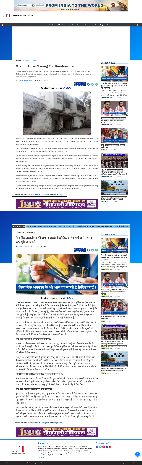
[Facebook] (97, 447)
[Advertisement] (71, 41)
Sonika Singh (23, 246)
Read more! (41, 457)
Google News (57, 194)
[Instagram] (103, 447)
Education (61, 25)
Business (88, 25)
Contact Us (115, 463)
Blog (138, 463)
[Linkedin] (107, 447)
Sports (71, 25)
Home (18, 60)
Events (109, 25)
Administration (48, 25)
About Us (43, 443)
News (30, 25)
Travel (37, 25)
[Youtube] (110, 447)
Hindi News (28, 232)
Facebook (36, 194)
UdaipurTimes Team (25, 80)
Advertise (132, 463)
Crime (79, 25)
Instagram (45, 194)
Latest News (108, 62)
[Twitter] (100, 447)
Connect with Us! (106, 443)
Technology (99, 25)
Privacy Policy (123, 463)
